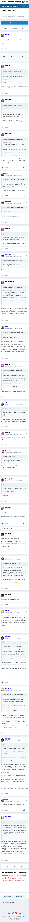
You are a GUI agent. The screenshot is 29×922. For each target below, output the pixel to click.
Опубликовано (13, 36)
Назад (5, 28)
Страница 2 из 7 (14, 28)
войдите (8, 877)
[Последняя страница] (27, 28)
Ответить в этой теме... (10, 888)
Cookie (25, 916)
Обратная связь (17, 916)
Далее (23, 28)
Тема (9, 916)
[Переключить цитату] (3, 71)
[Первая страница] (2, 28)
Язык (4, 916)
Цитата (6, 48)
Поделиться (8, 896)
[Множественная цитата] (2, 49)
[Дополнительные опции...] (26, 35)
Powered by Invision (14, 919)
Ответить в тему (14, 22)
